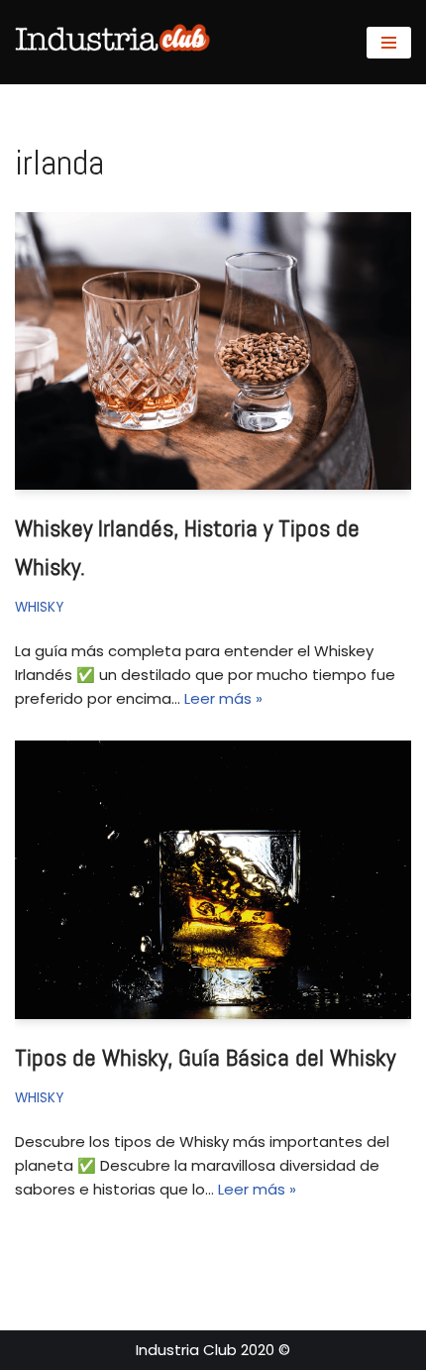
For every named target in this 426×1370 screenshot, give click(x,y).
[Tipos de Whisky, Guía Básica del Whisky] (213, 880)
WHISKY (39, 607)
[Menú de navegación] (389, 42)
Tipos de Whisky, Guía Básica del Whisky (205, 1057)
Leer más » (223, 698)
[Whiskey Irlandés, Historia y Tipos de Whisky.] (213, 351)
